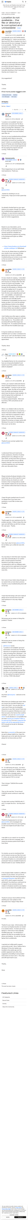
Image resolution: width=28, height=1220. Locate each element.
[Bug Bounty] (20, 354)
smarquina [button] (8, 610)
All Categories (6, 997)
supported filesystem (9, 878)
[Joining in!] (8, 115)
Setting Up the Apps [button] (6, 94)
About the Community (8, 1006)
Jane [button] (6, 179)
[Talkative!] (25, 31)
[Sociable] (8, 181)
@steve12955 (6, 190)
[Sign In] (25, 1)
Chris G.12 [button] (8, 113)
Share (4, 89)
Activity (4, 1003)
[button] (3, 32)
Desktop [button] (15, 94)
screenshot (11, 732)
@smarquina (11, 694)
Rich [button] (6, 354)
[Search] (23, 1)
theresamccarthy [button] (10, 158)
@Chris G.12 (7, 646)
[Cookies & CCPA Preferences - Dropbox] (14, 1212)
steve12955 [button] (8, 31)
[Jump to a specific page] (25, 109)
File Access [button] (14, 96)
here (15, 6)
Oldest (8, 106)
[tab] (5, 102)
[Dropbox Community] (8, 1)
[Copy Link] (24, 35)
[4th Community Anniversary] (23, 31)
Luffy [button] (6, 687)
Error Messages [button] (5, 96)
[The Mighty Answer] (22, 688)
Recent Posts (5, 1000)
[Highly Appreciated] (11, 181)
